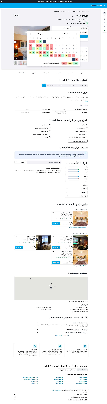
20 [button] (63, 52)
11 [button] (70, 48)
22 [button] (56, 52)
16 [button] (77, 52)
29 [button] (56, 55)
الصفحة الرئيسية (85, 11)
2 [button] (40, 41)
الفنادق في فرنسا (35, 381)
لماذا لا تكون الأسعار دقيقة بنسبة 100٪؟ (77, 400)
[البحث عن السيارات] (104, 16)
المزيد (86, 101)
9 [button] (40, 45)
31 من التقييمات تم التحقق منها (74, 23)
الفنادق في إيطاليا (59, 383)
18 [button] (70, 52)
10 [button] (73, 48)
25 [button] (70, 55)
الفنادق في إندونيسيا (58, 379)
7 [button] (59, 45)
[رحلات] (104, 26)
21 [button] (59, 52)
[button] (1, 1)
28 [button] (59, 55)
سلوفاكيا (78, 11)
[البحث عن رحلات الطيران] (104, 9)
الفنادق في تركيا (83, 379)
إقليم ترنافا (70, 11)
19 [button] (66, 52)
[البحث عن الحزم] (104, 19)
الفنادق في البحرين (83, 381)
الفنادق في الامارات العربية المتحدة (31, 379)
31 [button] (73, 59)
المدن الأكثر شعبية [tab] (71, 370)
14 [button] (59, 48)
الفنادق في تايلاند (35, 383)
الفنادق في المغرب (83, 377)
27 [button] (63, 55)
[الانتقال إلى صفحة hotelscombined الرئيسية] (96, 5)
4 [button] (33, 41)
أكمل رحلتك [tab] (61, 370)
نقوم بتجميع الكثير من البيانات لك (79, 397)
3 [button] (73, 45)
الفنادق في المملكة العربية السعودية (31, 377)
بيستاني (63, 11)
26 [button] (66, 55)
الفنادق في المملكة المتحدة (81, 383)
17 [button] (73, 52)
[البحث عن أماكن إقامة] (104, 13)
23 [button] (77, 55)
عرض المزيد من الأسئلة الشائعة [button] (62, 335)
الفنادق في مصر (59, 381)
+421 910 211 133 (83, 21)
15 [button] (56, 48)
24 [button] (73, 55)
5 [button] (66, 45)
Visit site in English (43, 1)
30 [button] (77, 59)
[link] (77, 227)
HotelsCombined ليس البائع (80, 394)
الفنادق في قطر (59, 377)
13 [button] (63, 48)
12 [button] (66, 48)
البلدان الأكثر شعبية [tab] (82, 370)
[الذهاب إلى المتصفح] (104, 22)
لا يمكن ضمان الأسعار (56, 390)
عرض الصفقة (56, 223)
